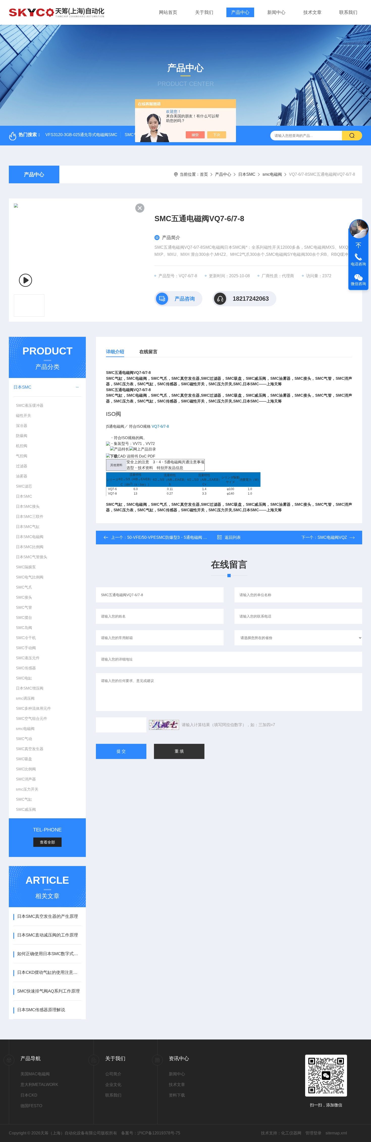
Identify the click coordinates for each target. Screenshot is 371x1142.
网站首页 (168, 12)
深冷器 (21, 425)
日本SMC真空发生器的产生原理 (47, 916)
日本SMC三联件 (29, 516)
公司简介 (113, 1074)
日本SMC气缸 (28, 526)
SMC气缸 (24, 799)
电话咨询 (358, 264)
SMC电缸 (24, 678)
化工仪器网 (291, 1133)
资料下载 (177, 1095)
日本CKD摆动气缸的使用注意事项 (49, 972)
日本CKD (28, 1095)
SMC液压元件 (28, 658)
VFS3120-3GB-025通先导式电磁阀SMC (81, 135)
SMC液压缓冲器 (29, 405)
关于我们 (204, 12)
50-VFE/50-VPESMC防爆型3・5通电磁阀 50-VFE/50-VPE (179, 537)
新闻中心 (276, 12)
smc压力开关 (27, 789)
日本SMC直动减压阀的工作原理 (47, 935)
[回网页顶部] (358, 245)
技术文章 (312, 12)
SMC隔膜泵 (26, 567)
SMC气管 (24, 607)
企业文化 (113, 1084)
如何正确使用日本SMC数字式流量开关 (49, 953)
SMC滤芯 (24, 486)
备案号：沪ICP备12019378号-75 (150, 1133)
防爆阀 (21, 436)
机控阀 (21, 446)
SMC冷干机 (26, 638)
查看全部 (47, 842)
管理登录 (313, 1133)
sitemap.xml (336, 1133)
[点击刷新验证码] (164, 725)
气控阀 (21, 456)
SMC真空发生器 (29, 749)
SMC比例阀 (26, 769)
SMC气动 (24, 739)
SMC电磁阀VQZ (332, 537)
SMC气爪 (24, 587)
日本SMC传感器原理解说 (41, 1009)
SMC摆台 (24, 617)
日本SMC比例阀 (29, 547)
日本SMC (246, 174)
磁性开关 (23, 415)
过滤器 (21, 466)
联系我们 (348, 12)
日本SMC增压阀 (29, 688)
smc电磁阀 (272, 174)
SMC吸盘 (24, 759)
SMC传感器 (26, 668)
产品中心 (240, 12)
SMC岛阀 (24, 627)
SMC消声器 (26, 779)
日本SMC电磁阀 (29, 537)
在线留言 (148, 351)
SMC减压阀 (26, 809)
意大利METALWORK (39, 1084)
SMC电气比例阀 (29, 577)
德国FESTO (31, 1106)
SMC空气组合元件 (31, 718)
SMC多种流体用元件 (33, 708)
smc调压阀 (25, 698)
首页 (204, 174)
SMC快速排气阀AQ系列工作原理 (48, 991)
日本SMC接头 (28, 506)
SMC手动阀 (26, 648)
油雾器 (21, 476)
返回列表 (233, 537)
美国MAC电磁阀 (35, 1074)
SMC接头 (24, 597)
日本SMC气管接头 (31, 557)
